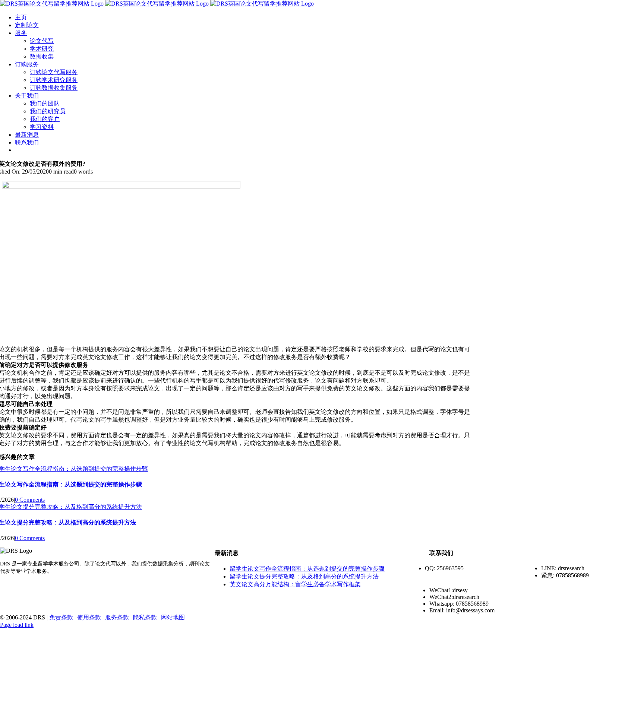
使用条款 (89, 617)
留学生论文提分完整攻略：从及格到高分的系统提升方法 (304, 576)
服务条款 (117, 617)
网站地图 (173, 617)
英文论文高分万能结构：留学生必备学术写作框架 (295, 584)
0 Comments (30, 500)
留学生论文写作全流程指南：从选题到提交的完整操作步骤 (307, 568)
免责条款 (61, 617)
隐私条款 (145, 617)
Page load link (17, 625)
